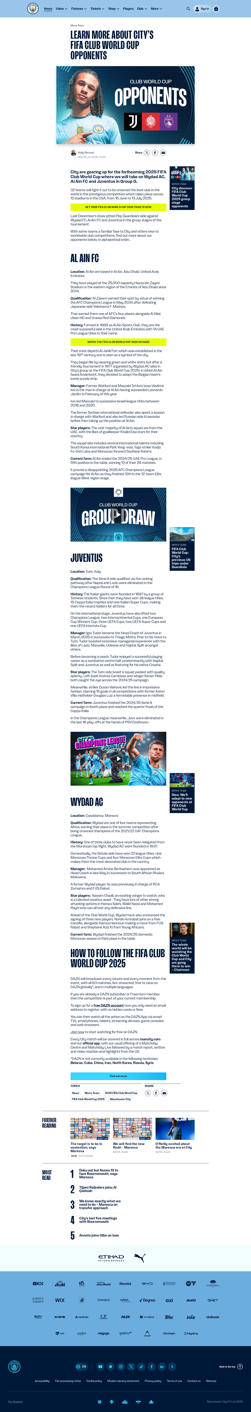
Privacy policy (153, 1380)
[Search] (188, 8)
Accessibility (42, 1380)
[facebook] (152, 1366)
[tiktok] (141, 1367)
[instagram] (121, 1366)
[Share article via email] (163, 153)
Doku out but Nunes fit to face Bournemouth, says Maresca (98, 1174)
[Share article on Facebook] (155, 153)
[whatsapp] (110, 1366)
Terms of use (174, 1380)
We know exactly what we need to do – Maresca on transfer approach (100, 1205)
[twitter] (131, 1367)
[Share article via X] (147, 153)
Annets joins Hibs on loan (99, 1235)
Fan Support (15, 1401)
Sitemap (211, 1380)
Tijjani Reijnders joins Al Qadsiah (97, 1189)
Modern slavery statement (123, 1380)
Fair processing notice (68, 1380)
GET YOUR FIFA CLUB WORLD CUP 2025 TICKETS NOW (118, 207)
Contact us (194, 1380)
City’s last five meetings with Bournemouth (98, 1220)
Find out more (118, 1076)
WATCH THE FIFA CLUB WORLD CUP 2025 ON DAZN (118, 342)
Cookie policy (94, 1380)
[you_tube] (100, 1366)
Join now (77, 1032)
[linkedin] (161, 1366)
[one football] (172, 1366)
